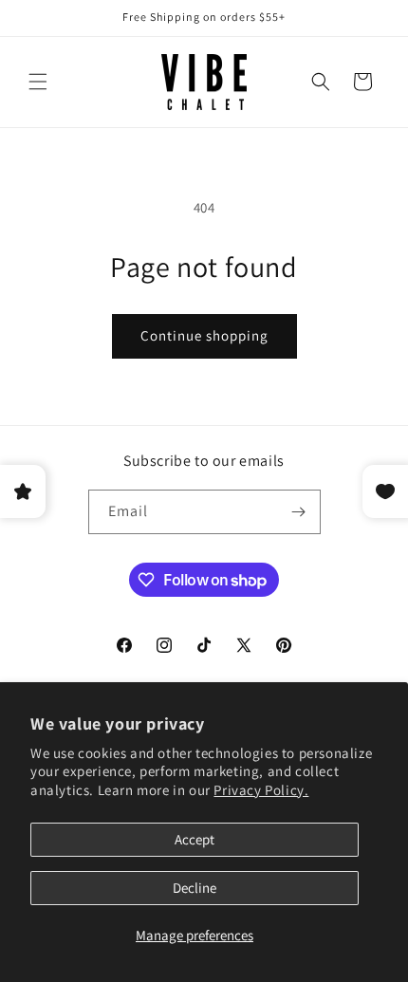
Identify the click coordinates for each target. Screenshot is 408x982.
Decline (194, 888)
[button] (38, 81)
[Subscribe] (299, 512)
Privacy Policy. (260, 790)
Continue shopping (204, 335)
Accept (194, 839)
